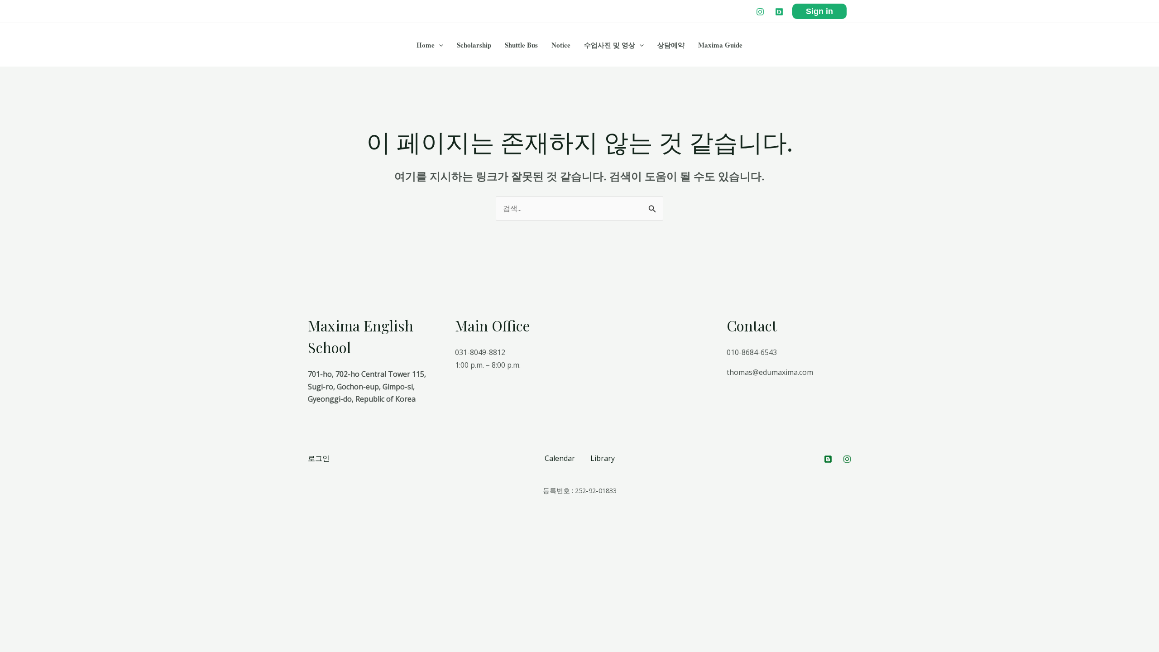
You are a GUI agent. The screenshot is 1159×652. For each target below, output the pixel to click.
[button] (439, 45)
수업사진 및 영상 (609, 45)
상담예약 (671, 45)
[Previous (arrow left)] (9, 542)
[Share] (29, 529)
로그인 (319, 458)
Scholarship (474, 45)
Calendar (560, 458)
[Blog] (779, 12)
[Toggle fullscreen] (49, 529)
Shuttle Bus (521, 45)
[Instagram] (760, 12)
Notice (560, 45)
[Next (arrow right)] (29, 542)
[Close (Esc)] (9, 529)
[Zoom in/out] (69, 529)
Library (602, 458)
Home (426, 45)
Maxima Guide (720, 45)
